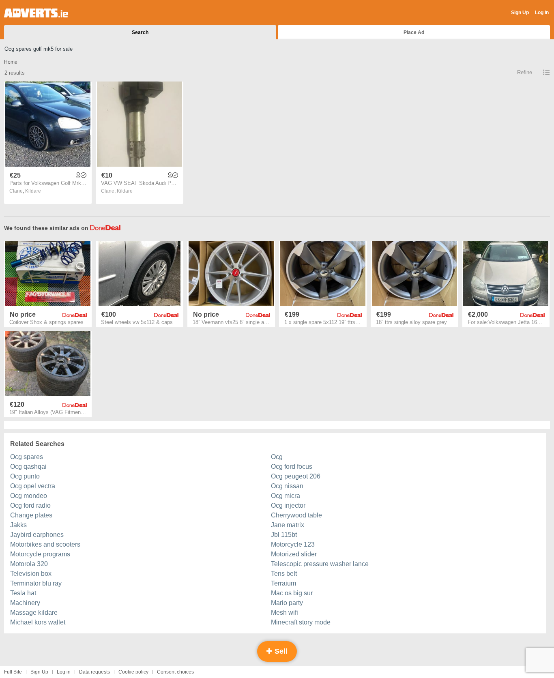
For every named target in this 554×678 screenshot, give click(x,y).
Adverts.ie (36, 13)
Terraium (283, 583)
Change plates (31, 515)
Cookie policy (133, 672)
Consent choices (175, 672)
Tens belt (284, 573)
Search (140, 32)
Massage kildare (34, 612)
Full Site (13, 672)
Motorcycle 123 (293, 544)
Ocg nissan (287, 486)
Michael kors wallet (37, 622)
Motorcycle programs (40, 554)
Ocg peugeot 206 (295, 476)
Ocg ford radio (30, 505)
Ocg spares (26, 456)
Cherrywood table (296, 515)
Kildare (33, 191)
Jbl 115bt (284, 534)
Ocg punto (25, 476)
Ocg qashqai (28, 466)
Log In (542, 12)
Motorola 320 (29, 563)
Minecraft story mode (301, 622)
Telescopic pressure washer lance (320, 563)
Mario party (287, 602)
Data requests (94, 672)
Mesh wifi (284, 612)
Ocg (277, 456)
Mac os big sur (292, 593)
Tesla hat (23, 593)
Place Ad (414, 32)
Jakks (18, 524)
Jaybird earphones (37, 534)
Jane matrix (287, 524)
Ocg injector (288, 505)
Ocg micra (285, 495)
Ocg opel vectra (32, 486)
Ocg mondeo (28, 495)
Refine (524, 72)
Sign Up (520, 12)
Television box (31, 573)
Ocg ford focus (291, 466)
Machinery (25, 602)
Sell (280, 651)
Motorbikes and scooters (45, 544)
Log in (64, 672)
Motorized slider (294, 554)
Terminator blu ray (36, 583)
